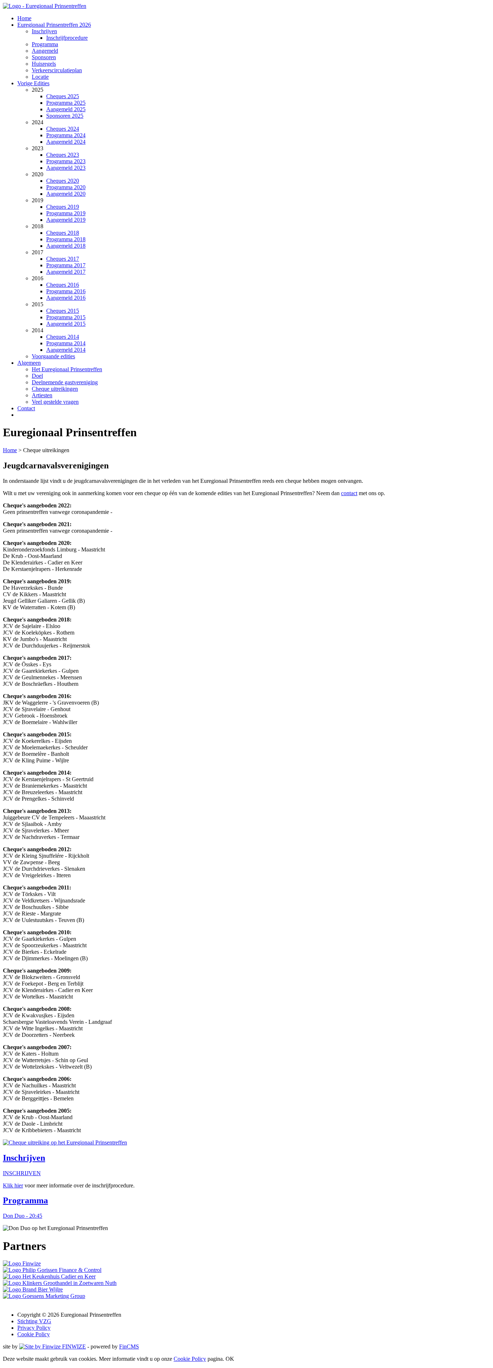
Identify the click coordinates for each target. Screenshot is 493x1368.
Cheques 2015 (62, 311)
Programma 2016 (66, 291)
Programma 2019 (66, 213)
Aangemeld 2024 (66, 142)
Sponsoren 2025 (64, 116)
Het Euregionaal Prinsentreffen (67, 369)
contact (349, 493)
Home (24, 18)
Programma (45, 44)
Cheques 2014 (62, 337)
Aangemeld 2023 (66, 168)
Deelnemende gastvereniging (65, 382)
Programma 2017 (66, 265)
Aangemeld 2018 (66, 246)
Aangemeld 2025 (66, 109)
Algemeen (29, 363)
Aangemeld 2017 (66, 272)
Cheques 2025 (62, 96)
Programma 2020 (66, 187)
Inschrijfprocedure (67, 38)
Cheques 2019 (62, 207)
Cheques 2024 (62, 129)
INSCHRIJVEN (22, 1173)
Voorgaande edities (53, 356)
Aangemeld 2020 (66, 194)
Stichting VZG (34, 1321)
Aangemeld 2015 (66, 324)
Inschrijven (44, 31)
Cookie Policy (33, 1334)
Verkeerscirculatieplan (57, 70)
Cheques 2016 (62, 285)
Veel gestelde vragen (55, 402)
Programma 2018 (66, 239)
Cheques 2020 (62, 181)
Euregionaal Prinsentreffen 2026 (54, 25)
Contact (26, 408)
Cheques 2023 (62, 155)
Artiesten (42, 395)
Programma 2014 (66, 343)
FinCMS (129, 1346)
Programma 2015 (66, 317)
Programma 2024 (66, 135)
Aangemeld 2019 (66, 220)
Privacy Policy (34, 1328)
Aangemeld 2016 (66, 298)
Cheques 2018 (62, 233)
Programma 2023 (66, 161)
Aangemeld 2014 (66, 350)
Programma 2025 (66, 103)
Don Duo (22, 1216)
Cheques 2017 (62, 259)
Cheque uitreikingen (55, 389)
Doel (37, 376)
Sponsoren (44, 57)
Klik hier (13, 1185)
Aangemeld (45, 51)
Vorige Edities (33, 83)
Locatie (40, 77)
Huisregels (44, 64)
